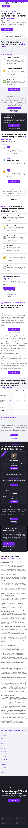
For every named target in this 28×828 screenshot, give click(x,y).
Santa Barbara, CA (4, 751)
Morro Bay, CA (4, 759)
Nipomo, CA (3, 738)
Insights (7, 3)
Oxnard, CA (3, 769)
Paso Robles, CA (4, 767)
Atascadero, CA (4, 764)
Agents (23, 2)
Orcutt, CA (3, 732)
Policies (14, 2)
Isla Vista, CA (3, 746)
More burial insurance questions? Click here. (10, 558)
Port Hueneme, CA (4, 772)
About (6, 2)
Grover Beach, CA (4, 743)
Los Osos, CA (3, 756)
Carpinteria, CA (4, 761)
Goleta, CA (3, 748)
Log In (15, 3)
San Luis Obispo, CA (5, 754)
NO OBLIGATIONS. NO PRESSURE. (14, 128)
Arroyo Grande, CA (4, 740)
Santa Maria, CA (4, 735)
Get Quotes (5, 6)
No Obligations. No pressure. (7, 32)
